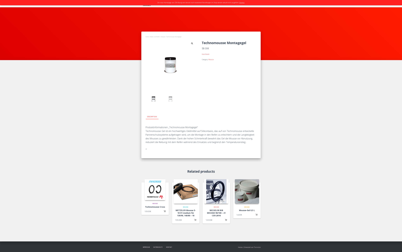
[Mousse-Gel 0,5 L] (247, 191)
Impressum (146, 247)
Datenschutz (158, 247)
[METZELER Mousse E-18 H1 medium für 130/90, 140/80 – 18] (186, 191)
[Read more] (165, 211)
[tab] (154, 116)
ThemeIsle (257, 247)
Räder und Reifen (155, 37)
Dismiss (242, 3)
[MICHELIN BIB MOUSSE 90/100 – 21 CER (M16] (216, 191)
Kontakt (169, 247)
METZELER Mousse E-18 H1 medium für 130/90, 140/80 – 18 (186, 213)
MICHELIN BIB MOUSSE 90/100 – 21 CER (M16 (216, 213)
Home (147, 37)
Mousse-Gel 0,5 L (247, 210)
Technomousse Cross (155, 207)
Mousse (163, 37)
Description (152, 117)
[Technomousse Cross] (155, 189)
